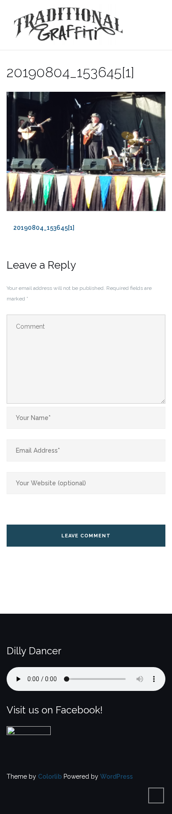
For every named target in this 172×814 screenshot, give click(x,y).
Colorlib (50, 776)
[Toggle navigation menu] (156, 25)
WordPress (116, 776)
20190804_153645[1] (44, 227)
